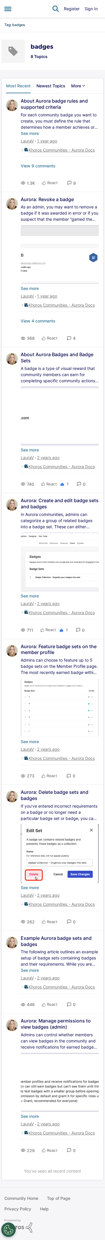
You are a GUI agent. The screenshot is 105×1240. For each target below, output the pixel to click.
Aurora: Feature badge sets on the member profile (59, 649)
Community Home (21, 1198)
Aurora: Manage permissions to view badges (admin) (56, 1024)
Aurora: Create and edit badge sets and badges (60, 503)
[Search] (55, 8)
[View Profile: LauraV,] (12, 105)
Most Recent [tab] (18, 85)
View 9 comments (38, 165)
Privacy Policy (17, 1208)
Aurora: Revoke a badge (47, 199)
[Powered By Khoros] (52, 1226)
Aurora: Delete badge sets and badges (54, 795)
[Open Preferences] (8, 1229)
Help (44, 1208)
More (76, 85)
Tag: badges (14, 25)
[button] (71, 183)
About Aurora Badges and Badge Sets (57, 357)
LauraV (27, 140)
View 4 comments (38, 320)
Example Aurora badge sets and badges (56, 941)
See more (30, 133)
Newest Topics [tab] (50, 85)
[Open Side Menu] (7, 8)
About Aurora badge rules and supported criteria (54, 104)
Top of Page (58, 1198)
